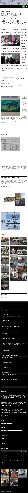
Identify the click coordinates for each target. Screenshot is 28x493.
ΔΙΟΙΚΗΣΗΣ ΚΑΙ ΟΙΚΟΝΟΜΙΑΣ (7, 350)
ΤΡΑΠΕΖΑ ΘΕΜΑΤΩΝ (4, 369)
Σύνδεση (2, 438)
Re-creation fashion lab (5, 186)
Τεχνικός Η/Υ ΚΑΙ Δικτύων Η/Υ (9, 338)
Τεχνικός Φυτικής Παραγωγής (9, 328)
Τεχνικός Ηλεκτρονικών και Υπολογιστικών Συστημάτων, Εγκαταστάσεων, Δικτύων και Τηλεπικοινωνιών (15, 344)
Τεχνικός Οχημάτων (7, 320)
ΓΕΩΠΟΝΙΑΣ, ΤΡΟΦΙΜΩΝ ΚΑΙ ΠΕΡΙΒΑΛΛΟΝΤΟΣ (10, 326)
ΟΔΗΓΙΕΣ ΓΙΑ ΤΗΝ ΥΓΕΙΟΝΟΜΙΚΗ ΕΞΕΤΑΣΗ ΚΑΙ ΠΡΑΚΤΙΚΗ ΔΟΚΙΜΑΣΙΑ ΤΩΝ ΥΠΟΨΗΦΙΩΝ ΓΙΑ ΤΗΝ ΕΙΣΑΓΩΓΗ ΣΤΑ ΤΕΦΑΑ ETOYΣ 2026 (13, 414)
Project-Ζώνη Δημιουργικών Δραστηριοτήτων (10, 379)
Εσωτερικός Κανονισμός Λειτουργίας (8, 374)
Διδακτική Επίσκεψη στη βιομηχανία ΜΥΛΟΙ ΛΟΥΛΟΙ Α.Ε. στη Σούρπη (13, 79)
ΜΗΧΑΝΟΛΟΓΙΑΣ (5, 310)
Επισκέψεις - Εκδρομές (5, 11)
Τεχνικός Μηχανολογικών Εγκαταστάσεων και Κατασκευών (12, 314)
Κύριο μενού (26, 6)
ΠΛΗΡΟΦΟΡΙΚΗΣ (5, 333)
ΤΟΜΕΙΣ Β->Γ (3, 308)
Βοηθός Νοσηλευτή (7, 362)
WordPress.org (4, 443)
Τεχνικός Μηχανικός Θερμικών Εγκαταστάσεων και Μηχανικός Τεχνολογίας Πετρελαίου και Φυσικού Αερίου (14, 323)
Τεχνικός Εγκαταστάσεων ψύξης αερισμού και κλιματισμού (12, 317)
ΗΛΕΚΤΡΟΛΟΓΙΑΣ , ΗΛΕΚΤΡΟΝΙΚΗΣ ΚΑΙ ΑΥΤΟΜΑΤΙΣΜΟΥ (12, 340)
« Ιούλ (2, 464)
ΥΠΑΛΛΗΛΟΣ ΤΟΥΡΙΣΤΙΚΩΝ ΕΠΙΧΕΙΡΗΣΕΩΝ (11, 355)
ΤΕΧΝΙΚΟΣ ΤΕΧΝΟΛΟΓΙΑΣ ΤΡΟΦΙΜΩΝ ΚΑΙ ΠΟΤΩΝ (12, 331)
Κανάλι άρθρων (5, 441)
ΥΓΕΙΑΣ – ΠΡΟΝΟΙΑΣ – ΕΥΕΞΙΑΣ (7, 357)
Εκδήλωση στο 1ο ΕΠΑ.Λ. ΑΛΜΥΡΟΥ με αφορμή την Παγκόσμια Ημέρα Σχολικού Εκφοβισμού (14, 85)
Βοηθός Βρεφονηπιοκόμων (9, 360)
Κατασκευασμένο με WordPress (6, 491)
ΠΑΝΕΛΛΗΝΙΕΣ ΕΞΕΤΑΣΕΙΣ (5, 372)
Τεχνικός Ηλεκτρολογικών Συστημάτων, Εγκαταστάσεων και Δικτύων (15, 347)
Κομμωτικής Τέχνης (7, 367)
